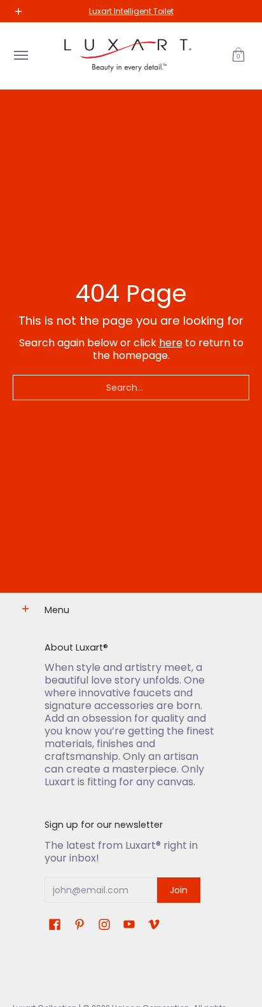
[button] (238, 55)
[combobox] (131, 387)
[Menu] (20, 55)
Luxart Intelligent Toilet (131, 11)
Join (179, 890)
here (171, 342)
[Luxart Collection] (128, 56)
